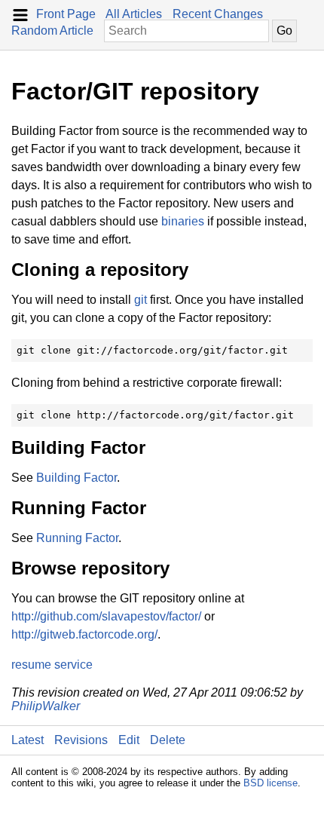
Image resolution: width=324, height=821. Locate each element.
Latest (27, 740)
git (140, 299)
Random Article (52, 30)
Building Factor (76, 477)
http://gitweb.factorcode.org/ (84, 634)
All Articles (133, 14)
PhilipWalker (45, 706)
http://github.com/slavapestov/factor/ (106, 616)
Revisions (81, 740)
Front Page (66, 14)
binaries (182, 221)
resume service (52, 664)
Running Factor (77, 538)
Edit (128, 740)
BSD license (270, 783)
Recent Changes (218, 14)
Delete (167, 740)
